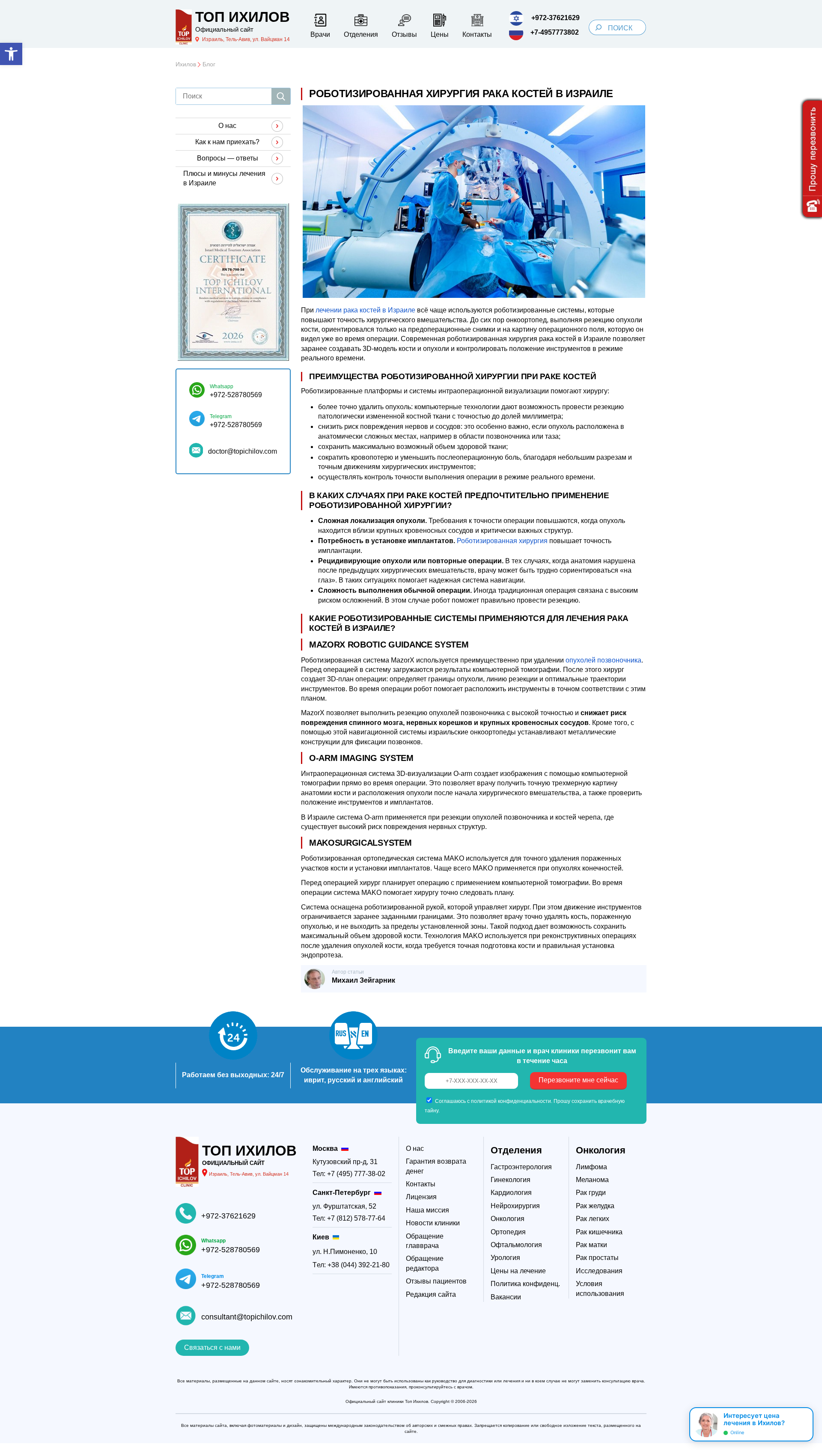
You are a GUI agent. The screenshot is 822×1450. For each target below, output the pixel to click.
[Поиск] (280, 96)
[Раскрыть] (803, 1424)
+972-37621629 (228, 1216)
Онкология (600, 1150)
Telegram (221, 416)
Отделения (516, 1150)
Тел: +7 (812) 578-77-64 (349, 1218)
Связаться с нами (212, 1347)
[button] (11, 54)
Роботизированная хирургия (502, 540)
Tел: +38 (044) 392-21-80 (351, 1265)
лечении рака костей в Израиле (365, 310)
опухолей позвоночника (603, 660)
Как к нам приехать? (227, 142)
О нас (227, 125)
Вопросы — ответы (227, 158)
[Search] (598, 27)
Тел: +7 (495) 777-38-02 (349, 1173)
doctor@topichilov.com (242, 451)
